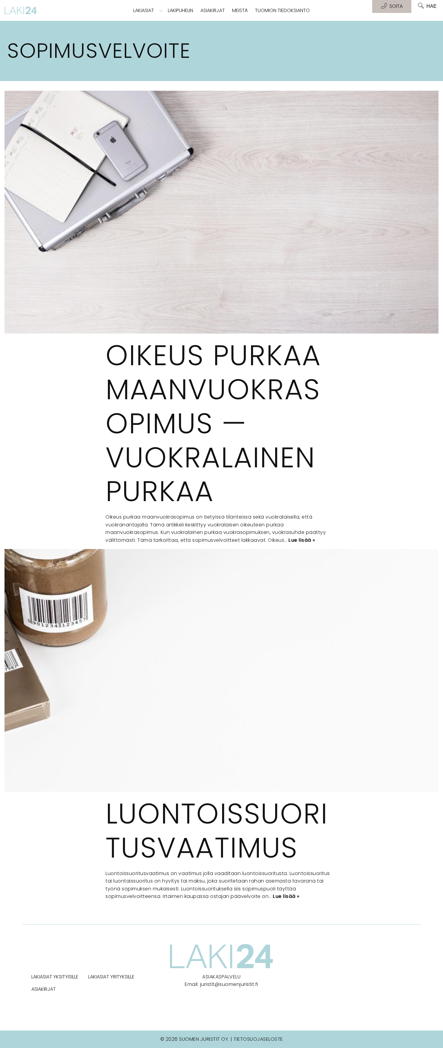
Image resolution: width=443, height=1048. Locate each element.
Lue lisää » (301, 540)
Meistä (240, 10)
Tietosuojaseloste (258, 1039)
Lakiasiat (143, 10)
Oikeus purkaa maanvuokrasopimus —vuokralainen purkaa (213, 423)
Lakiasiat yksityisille (54, 976)
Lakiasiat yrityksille (111, 976)
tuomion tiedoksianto (282, 10)
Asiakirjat (212, 10)
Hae (431, 6)
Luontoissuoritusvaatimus (216, 831)
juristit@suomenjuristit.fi (229, 984)
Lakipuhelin (180, 10)
